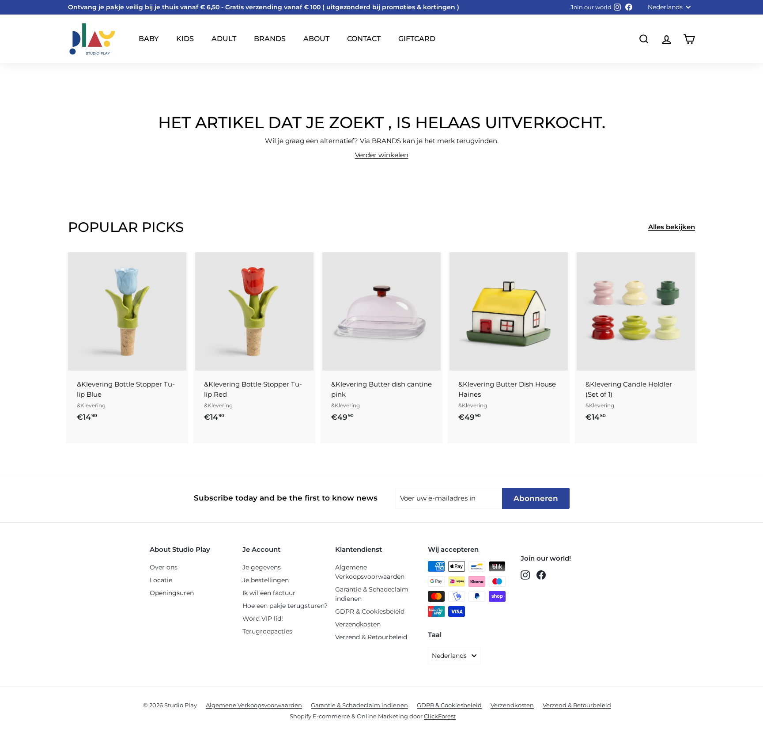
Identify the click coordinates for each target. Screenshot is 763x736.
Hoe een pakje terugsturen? (285, 606)
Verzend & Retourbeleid (371, 637)
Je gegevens (261, 567)
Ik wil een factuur (268, 593)
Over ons (164, 567)
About (316, 38)
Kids (185, 38)
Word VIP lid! (262, 618)
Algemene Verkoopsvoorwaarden (369, 571)
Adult (224, 38)
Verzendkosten (358, 624)
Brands (270, 38)
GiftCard (416, 38)
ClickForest (440, 716)
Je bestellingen (265, 580)
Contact (364, 38)
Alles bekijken (671, 227)
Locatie (161, 580)
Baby (149, 38)
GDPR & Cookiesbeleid (369, 611)
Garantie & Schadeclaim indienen (371, 594)
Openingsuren (172, 593)
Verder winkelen (381, 155)
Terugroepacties (267, 631)
